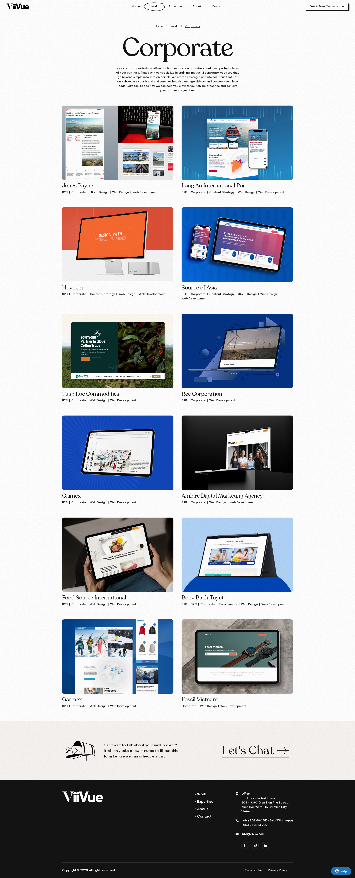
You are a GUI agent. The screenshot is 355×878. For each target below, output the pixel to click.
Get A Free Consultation (327, 6)
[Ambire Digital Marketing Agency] (237, 453)
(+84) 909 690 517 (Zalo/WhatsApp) (267, 820)
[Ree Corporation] (237, 351)
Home (136, 6)
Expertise (175, 6)
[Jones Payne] (117, 143)
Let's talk (133, 86)
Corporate (78, 192)
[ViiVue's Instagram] (255, 845)
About (196, 6)
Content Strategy (221, 192)
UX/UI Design (99, 192)
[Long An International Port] (237, 143)
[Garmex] (117, 656)
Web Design (120, 192)
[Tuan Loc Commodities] (117, 351)
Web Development (146, 192)
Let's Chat (248, 750)
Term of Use (253, 870)
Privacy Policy (277, 870)
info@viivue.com (253, 834)
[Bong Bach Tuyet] (237, 555)
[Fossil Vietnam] (237, 656)
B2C (194, 604)
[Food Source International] (117, 555)
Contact (218, 6)
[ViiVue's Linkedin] (265, 845)
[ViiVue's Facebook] (244, 845)
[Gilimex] (117, 453)
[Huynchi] (117, 244)
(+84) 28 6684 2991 (254, 825)
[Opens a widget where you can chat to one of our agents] (341, 871)
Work (154, 6)
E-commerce (228, 604)
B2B (65, 192)
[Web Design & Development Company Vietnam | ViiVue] (17, 6)
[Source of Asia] (237, 244)
